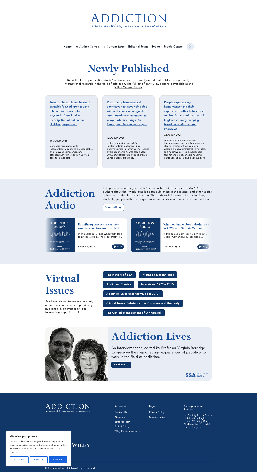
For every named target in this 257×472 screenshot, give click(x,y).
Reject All (38, 459)
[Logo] (128, 6)
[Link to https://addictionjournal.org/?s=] (190, 46)
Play (119, 246)
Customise (19, 459)
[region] (38, 448)
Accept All (58, 459)
